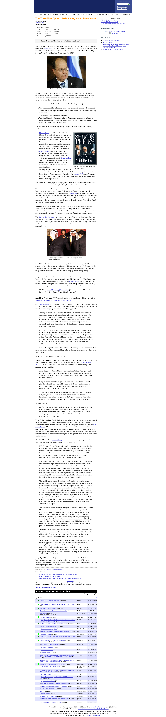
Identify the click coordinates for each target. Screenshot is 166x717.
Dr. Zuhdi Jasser (108, 42)
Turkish (56, 33)
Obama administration (46, 217)
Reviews (55, 14)
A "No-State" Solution (45, 634)
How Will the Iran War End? (109, 22)
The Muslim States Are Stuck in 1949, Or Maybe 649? (54, 686)
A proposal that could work (48, 681)
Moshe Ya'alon (48, 48)
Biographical (90, 14)
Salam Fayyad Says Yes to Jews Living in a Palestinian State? (58, 574)
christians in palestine (47, 650)
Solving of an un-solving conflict (48, 696)
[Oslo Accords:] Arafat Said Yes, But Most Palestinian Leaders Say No (60, 578)
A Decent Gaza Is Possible (111, 40)
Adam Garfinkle (43, 304)
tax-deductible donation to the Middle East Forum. (93, 709)
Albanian (39, 29)
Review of (113, 49)
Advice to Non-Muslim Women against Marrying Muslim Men (114, 46)
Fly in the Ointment (45, 693)
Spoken (62, 14)
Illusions (42, 691)
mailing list (70, 581)
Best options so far (45, 617)
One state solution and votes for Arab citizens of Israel (55, 683)
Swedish (56, 31)
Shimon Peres (44, 133)
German (39, 37)
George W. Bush (45, 151)
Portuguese (48, 35)
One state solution (46, 674)
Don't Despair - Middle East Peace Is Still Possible (54, 300)
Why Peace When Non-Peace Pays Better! (51, 702)
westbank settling (45, 652)
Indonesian (48, 31)
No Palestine (43, 613)
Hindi (46, 29)
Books (68, 14)
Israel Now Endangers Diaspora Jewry (113, 23)
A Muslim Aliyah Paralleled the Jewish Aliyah (116, 44)
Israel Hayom (39, 22)
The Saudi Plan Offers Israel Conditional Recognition (54, 623)
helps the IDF (78, 174)
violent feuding (65, 158)
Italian (46, 33)
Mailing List (127, 14)
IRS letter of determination (92, 715)
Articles (43, 14)
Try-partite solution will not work (48, 608)
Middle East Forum (103, 14)
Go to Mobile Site (122, 9)
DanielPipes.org (52, 290)
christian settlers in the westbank (49, 644)
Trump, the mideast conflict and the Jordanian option (53, 611)
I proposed (73, 193)
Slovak (47, 37)
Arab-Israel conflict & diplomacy (54, 569)
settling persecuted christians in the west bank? (52, 640)
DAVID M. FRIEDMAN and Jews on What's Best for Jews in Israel (57, 604)
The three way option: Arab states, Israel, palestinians (54, 698)
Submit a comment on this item (45, 587)
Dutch (39, 33)
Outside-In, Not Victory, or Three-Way (49, 600)
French (39, 35)
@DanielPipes (64, 290)
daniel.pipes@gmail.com (98, 707)
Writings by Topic (122, 7)
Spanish (56, 29)
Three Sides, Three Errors (109, 20)
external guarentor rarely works (48, 626)
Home (36, 14)
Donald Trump (57, 440)
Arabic (39, 31)
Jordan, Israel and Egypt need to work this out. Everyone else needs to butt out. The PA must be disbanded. (57, 661)
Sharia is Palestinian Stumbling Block (50, 666)
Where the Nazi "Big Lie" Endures (49, 576)
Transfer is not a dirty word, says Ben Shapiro (52, 664)
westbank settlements (47, 647)
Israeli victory (74, 281)
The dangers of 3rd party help (49, 629)
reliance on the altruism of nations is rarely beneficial (55, 631)
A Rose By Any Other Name (47, 688)
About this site (116, 14)
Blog (49, 14)
